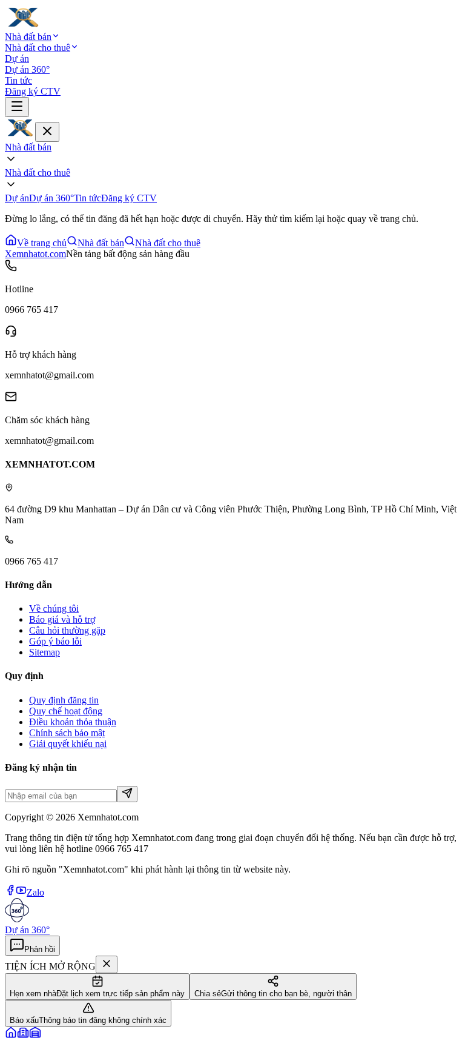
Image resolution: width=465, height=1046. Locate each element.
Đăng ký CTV (33, 91)
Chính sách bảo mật (67, 733)
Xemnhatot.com (35, 254)
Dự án (17, 58)
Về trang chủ (42, 243)
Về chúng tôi (54, 608)
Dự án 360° (27, 69)
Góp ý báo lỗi (55, 641)
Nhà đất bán (28, 37)
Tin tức (18, 80)
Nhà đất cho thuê (37, 47)
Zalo (35, 892)
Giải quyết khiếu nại (68, 744)
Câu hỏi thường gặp (67, 630)
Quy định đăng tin (64, 700)
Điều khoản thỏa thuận (72, 722)
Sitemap (44, 652)
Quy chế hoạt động (65, 711)
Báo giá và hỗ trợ (62, 619)
